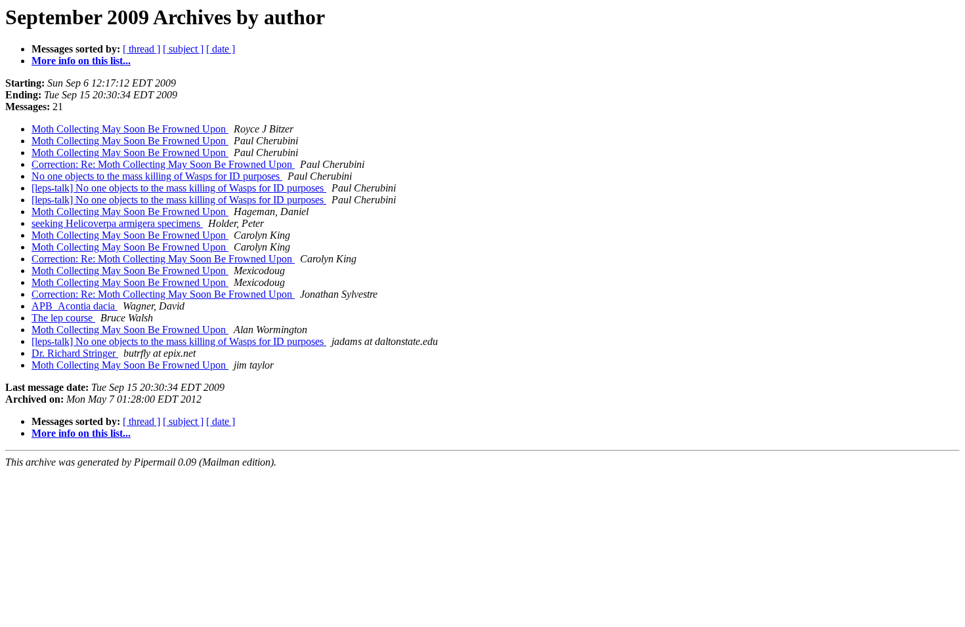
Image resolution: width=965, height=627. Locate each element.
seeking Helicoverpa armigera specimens (117, 223)
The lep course (63, 317)
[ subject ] (183, 48)
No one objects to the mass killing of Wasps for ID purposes (157, 176)
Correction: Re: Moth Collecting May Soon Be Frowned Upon (163, 164)
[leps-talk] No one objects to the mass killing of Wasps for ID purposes (179, 187)
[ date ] (220, 48)
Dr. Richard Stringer (75, 353)
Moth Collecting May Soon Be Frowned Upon (130, 128)
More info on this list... (81, 60)
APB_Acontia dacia (75, 306)
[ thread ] (141, 48)
